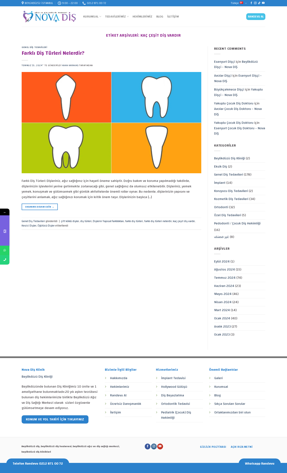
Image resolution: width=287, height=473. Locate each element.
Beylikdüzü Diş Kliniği (229, 158)
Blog (159, 16)
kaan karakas (70, 65)
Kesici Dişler (29, 225)
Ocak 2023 (222, 334)
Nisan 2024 (223, 302)
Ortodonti (221, 207)
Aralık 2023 (222, 326)
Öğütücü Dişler (46, 225)
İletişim (173, 16)
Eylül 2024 (222, 261)
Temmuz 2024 (225, 277)
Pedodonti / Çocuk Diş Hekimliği (237, 223)
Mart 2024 (222, 310)
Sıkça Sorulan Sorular (229, 404)
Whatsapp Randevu (259, 463)
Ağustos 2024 (224, 269)
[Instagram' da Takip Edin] (255, 3)
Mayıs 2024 (223, 294)
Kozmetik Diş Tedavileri (231, 199)
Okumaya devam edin (39, 206)
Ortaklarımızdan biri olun (232, 412)
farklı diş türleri (134, 221)
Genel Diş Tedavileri (34, 47)
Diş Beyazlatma (172, 395)
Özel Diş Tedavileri (227, 215)
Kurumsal (90, 16)
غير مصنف (221, 237)
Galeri (218, 378)
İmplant (219, 183)
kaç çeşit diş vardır (184, 221)
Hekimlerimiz (142, 16)
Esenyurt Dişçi (224, 62)
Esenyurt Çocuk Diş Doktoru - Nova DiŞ (239, 131)
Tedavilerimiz (115, 16)
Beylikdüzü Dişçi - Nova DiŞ (236, 64)
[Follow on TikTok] (259, 3)
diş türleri (86, 221)
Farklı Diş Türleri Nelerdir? (53, 53)
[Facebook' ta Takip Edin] (251, 3)
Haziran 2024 (224, 286)
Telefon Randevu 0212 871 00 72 (38, 463)
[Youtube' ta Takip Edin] (263, 3)
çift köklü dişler (70, 221)
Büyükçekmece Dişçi (229, 89)
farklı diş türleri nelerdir (158, 221)
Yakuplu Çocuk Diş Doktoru (233, 103)
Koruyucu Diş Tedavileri (231, 191)
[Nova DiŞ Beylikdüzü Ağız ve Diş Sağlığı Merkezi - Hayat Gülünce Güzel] (49, 16)
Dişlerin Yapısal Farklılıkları (108, 221)
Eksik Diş (220, 166)
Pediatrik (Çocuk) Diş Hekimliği (176, 415)
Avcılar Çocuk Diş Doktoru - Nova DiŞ (238, 111)
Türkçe (235, 3)
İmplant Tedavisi (173, 378)
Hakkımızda (118, 378)
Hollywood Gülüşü (174, 387)
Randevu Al (118, 395)
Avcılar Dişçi (223, 75)
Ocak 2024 (222, 318)
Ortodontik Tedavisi (175, 404)
